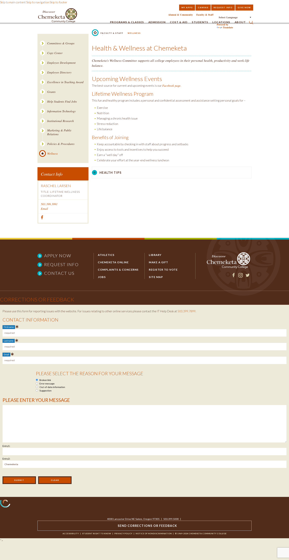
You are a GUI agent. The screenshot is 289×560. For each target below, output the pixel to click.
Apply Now (57, 255)
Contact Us (59, 273)
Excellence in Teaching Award (65, 82)
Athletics (106, 254)
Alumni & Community (180, 15)
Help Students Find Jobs (62, 101)
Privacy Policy (123, 533)
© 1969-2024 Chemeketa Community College (201, 533)
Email (44, 209)
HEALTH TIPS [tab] (111, 172)
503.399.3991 (49, 204)
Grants (51, 92)
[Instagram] (240, 276)
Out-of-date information (52, 387)
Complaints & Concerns (118, 269)
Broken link (45, 380)
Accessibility (71, 533)
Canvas (203, 7)
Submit (19, 480)
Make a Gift (158, 262)
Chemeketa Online (113, 262)
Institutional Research (60, 121)
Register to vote (163, 269)
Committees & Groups (60, 43)
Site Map (156, 276)
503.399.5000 (171, 518)
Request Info (223, 7)
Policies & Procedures (60, 144)
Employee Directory (59, 72)
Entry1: (6, 446)
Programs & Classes (127, 22)
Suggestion (45, 390)
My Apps (187, 7)
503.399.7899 (186, 311)
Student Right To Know (96, 533)
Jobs (102, 276)
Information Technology (61, 111)
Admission (157, 22)
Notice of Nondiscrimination (154, 533)
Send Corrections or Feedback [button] (147, 526)
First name (9, 327)
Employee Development (61, 63)
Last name (8, 340)
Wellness (52, 153)
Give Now (244, 7)
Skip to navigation (37, 2)
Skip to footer (58, 2)
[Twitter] (247, 276)
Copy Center (55, 53)
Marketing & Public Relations (59, 132)
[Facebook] (233, 276)
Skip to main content (13, 2)
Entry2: (6, 458)
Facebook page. (171, 86)
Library (155, 254)
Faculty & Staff (205, 15)
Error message (47, 383)
